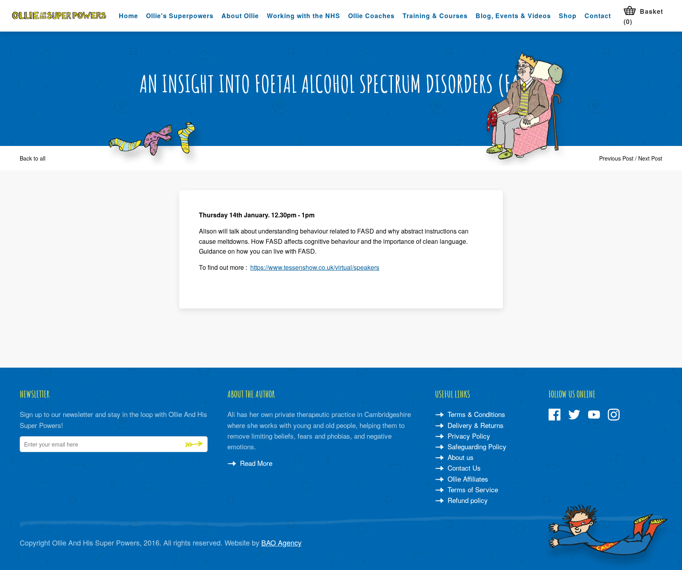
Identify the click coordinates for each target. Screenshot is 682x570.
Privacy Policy (468, 436)
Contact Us (463, 468)
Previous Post (616, 158)
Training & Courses (435, 15)
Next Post (650, 158)
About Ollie (240, 15)
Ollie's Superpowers (180, 15)
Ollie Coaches (371, 15)
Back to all (32, 158)
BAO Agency (281, 542)
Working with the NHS (303, 15)
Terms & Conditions (475, 414)
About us (460, 457)
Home (128, 15)
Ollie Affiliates (467, 479)
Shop (568, 15)
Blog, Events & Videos (513, 15)
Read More (255, 463)
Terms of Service (472, 489)
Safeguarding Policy (476, 446)
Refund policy (467, 500)
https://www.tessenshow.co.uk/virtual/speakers (314, 267)
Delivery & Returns (475, 425)
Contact (598, 15)
